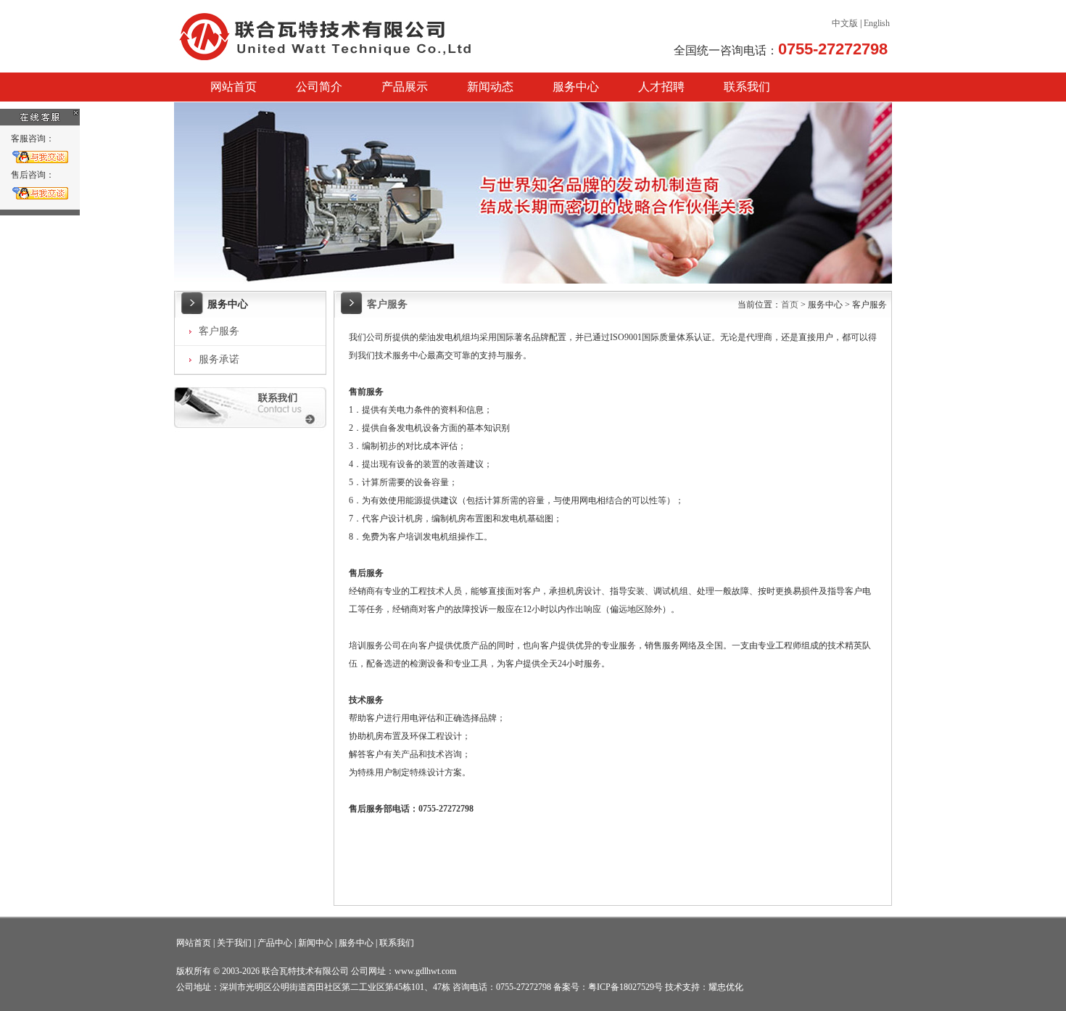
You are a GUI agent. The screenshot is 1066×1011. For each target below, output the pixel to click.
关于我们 (234, 943)
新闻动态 (490, 87)
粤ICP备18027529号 (625, 987)
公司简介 (319, 87)
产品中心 (274, 943)
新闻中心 (315, 943)
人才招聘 (661, 87)
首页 (789, 305)
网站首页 (233, 87)
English (877, 23)
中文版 (845, 23)
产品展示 (404, 87)
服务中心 (576, 87)
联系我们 (747, 87)
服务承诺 (219, 359)
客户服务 (219, 331)
